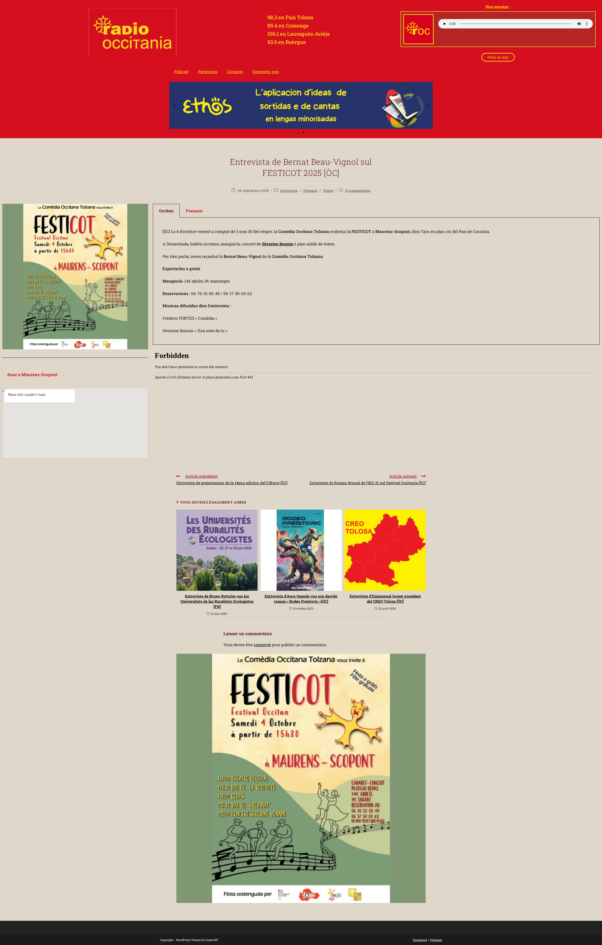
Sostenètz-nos (265, 71)
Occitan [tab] (166, 210)
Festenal (310, 190)
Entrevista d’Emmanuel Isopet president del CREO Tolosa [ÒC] (385, 599)
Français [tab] (194, 210)
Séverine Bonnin (277, 244)
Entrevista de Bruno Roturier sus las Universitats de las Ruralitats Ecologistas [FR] (216, 601)
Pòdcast (181, 71)
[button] (175, 105)
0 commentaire (358, 190)
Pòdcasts (436, 940)
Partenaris (207, 71)
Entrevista (289, 190)
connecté (262, 644)
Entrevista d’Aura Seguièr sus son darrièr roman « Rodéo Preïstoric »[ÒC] (301, 599)
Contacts (235, 71)
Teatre (328, 190)
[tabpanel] (376, 281)
